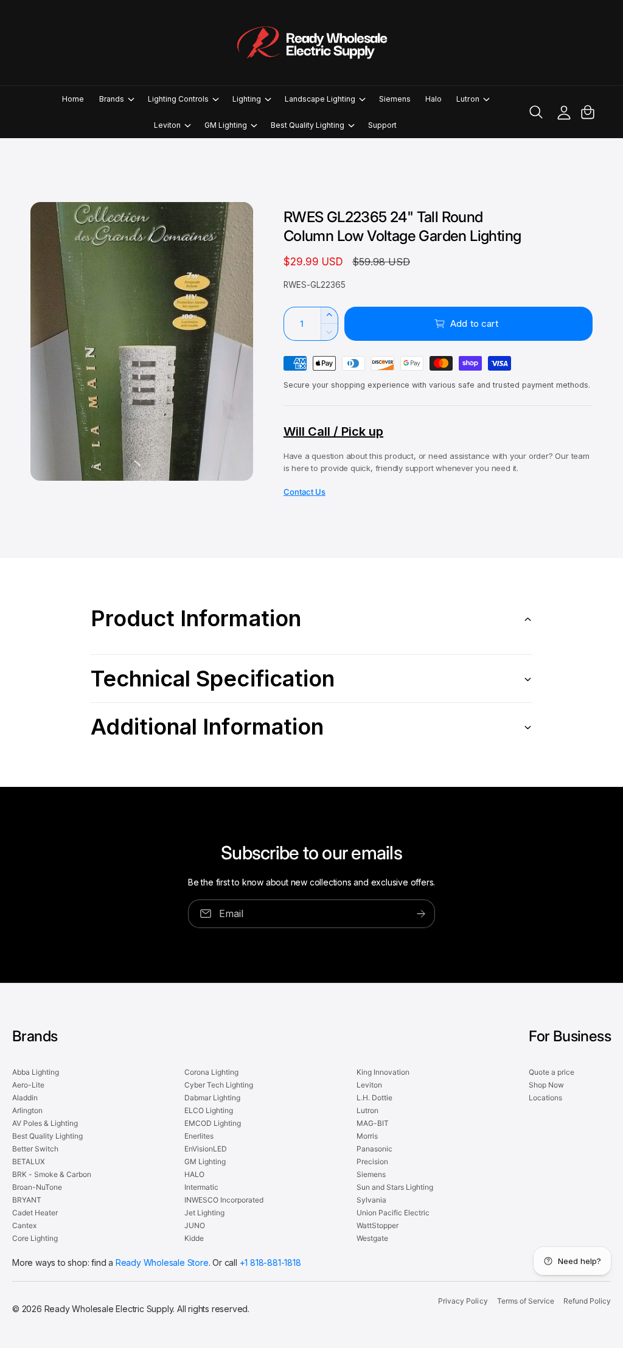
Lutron (367, 1110)
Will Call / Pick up (333, 431)
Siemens (371, 1174)
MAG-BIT (373, 1123)
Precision (372, 1161)
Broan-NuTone (37, 1187)
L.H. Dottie (374, 1097)
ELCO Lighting (208, 1110)
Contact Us (304, 492)
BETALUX (28, 1161)
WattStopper (378, 1225)
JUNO (194, 1225)
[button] (116, 99)
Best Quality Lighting (47, 1135)
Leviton (369, 1084)
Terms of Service (525, 1300)
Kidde (194, 1238)
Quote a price (551, 1072)
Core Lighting (35, 1238)
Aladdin (25, 1097)
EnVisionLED (205, 1148)
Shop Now (546, 1084)
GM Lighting (205, 1161)
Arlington (27, 1110)
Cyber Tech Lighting (218, 1084)
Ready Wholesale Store (162, 1262)
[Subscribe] (421, 913)
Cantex (24, 1225)
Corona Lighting (211, 1072)
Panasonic (374, 1148)
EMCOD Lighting (212, 1123)
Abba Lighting (35, 1072)
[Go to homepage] (311, 42)
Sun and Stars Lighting (395, 1187)
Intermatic (201, 1187)
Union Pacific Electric (393, 1212)
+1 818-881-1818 (270, 1262)
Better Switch (35, 1148)
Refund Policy (587, 1300)
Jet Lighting (204, 1212)
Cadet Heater (35, 1212)
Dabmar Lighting (212, 1097)
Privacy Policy (462, 1300)
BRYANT (26, 1199)
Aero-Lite (28, 1084)
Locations (545, 1097)
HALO (194, 1174)
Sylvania (371, 1199)
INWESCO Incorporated (223, 1199)
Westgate (372, 1238)
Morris (367, 1135)
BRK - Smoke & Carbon (51, 1174)
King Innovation (383, 1072)
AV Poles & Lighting (45, 1123)
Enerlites (199, 1135)
